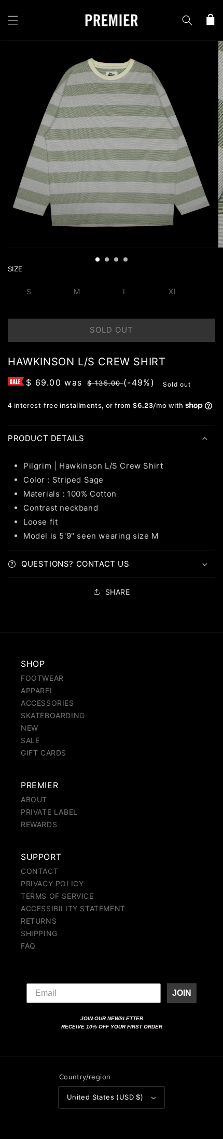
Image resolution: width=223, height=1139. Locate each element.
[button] (13, 20)
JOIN (181, 993)
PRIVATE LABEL (49, 811)
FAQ (28, 945)
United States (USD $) (105, 1097)
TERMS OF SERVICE (57, 895)
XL (173, 291)
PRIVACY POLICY (52, 883)
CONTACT (39, 871)
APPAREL (37, 690)
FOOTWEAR (42, 678)
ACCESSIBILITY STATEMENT (73, 908)
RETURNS (39, 920)
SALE (30, 740)
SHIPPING (39, 933)
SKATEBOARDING (53, 715)
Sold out (111, 330)
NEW (29, 727)
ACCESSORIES (47, 702)
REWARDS (39, 824)
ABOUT (34, 799)
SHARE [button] (117, 591)
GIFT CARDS (43, 752)
